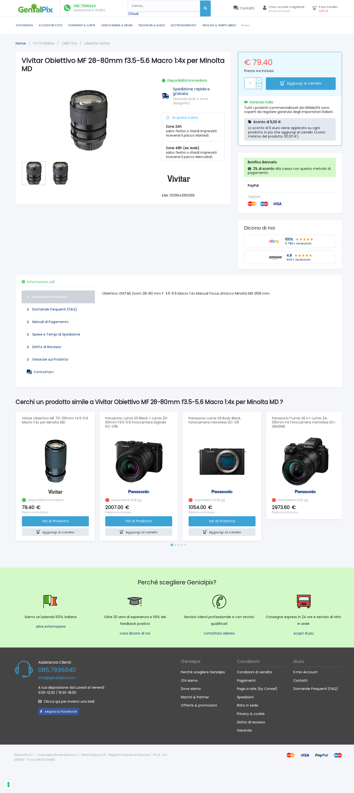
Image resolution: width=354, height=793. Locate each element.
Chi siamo (189, 680)
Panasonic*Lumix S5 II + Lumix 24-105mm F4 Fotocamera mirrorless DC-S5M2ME (304, 422)
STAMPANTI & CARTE (81, 25)
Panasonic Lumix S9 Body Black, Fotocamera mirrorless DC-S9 (215, 420)
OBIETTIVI (70, 43)
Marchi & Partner (195, 697)
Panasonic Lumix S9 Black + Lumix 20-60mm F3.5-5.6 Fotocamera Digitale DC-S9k (137, 422)
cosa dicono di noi (135, 633)
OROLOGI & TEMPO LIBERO (219, 25)
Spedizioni (245, 697)
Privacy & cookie (251, 713)
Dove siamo (191, 688)
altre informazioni (51, 626)
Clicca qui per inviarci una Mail (69, 701)
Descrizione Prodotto (49, 296)
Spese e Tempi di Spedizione (56, 334)
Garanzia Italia (261, 102)
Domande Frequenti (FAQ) (54, 309)
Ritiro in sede (247, 705)
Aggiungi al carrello (304, 83)
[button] (34, 173)
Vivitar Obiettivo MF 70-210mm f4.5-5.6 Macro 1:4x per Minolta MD (55, 420)
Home (21, 43)
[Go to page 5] (185, 545)
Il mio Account (305, 672)
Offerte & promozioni (199, 705)
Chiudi (133, 13)
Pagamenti (246, 680)
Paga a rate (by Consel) (257, 688)
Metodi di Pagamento (50, 321)
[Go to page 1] (171, 544)
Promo (245, 25)
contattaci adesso (219, 633)
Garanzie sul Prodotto (50, 359)
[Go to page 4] (182, 545)
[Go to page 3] (179, 545)
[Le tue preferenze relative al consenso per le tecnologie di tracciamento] (8, 784)
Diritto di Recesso (46, 346)
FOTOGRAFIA (24, 25)
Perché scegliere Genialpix (203, 672)
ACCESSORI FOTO (50, 25)
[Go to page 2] (175, 545)
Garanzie (244, 730)
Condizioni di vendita (254, 672)
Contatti (300, 680)
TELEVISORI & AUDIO (151, 25)
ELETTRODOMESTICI (183, 25)
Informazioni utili (41, 281)
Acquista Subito (184, 117)
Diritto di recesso (251, 722)
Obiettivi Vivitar (97, 43)
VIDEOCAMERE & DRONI (116, 25)
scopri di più (304, 633)
